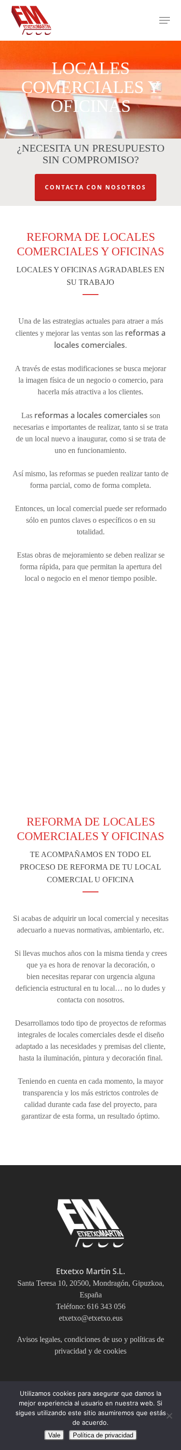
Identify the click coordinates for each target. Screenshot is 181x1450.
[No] (169, 1415)
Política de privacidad (103, 1435)
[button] (164, 20)
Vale (54, 1435)
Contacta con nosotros (95, 187)
